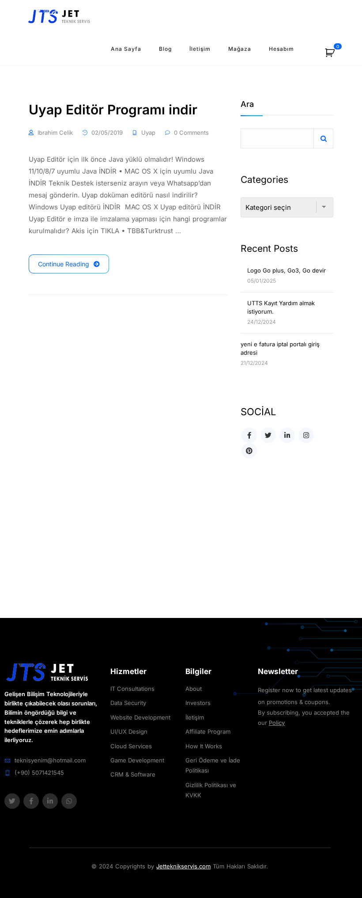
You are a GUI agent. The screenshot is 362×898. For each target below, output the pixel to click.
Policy (277, 722)
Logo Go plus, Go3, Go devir (286, 270)
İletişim (200, 48)
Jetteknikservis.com (183, 866)
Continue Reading (63, 264)
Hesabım (281, 48)
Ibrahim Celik (55, 132)
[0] (334, 56)
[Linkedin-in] (50, 801)
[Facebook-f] (31, 801)
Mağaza (239, 48)
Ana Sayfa (126, 48)
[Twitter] (12, 801)
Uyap (148, 132)
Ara (247, 104)
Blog (165, 48)
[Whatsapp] (69, 801)
